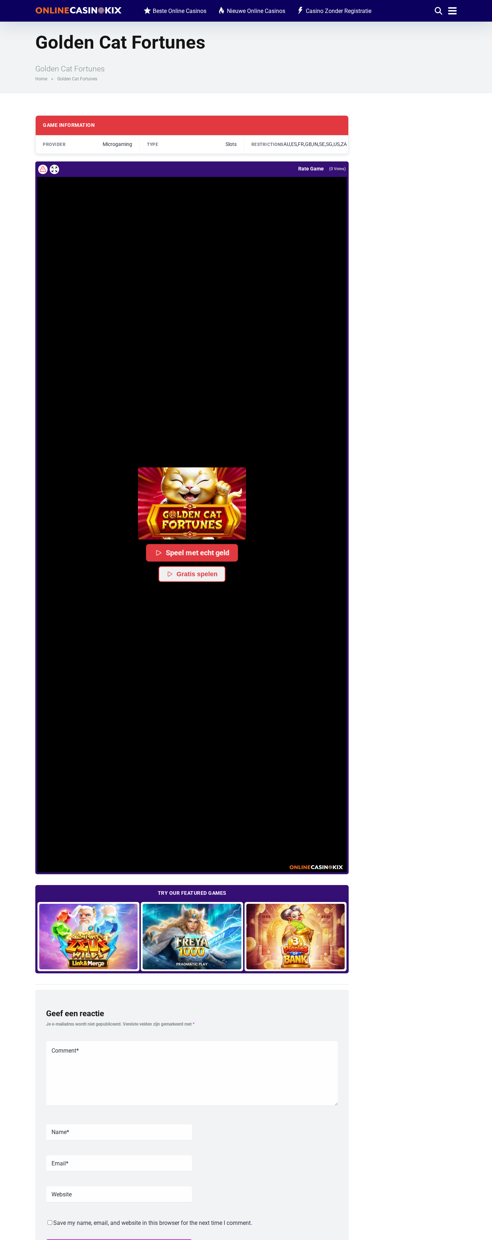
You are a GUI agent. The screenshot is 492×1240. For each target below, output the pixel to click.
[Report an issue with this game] (43, 169)
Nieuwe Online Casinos (256, 11)
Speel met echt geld (197, 552)
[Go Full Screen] (54, 169)
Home (41, 78)
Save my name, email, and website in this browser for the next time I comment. (152, 1222)
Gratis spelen (197, 574)
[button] (192, 503)
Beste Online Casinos (179, 11)
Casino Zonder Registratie (338, 11)
